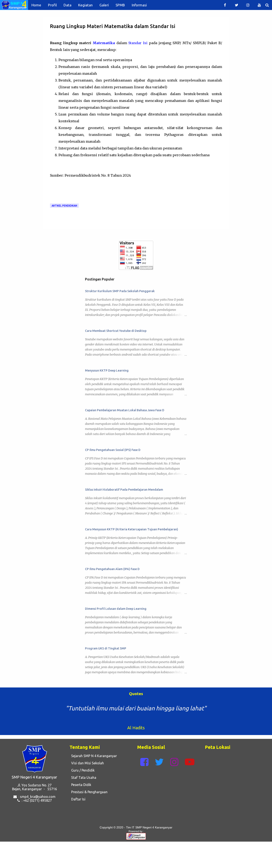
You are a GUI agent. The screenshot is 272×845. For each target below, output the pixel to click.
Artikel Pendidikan (64, 205)
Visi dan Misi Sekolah (86, 763)
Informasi (139, 5)
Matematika (104, 43)
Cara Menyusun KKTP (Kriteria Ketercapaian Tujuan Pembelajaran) (131, 529)
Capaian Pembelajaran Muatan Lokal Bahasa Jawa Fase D (124, 410)
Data (67, 5)
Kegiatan (85, 5)
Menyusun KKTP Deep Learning (107, 370)
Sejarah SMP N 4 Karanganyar (93, 756)
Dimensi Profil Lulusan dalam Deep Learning (115, 608)
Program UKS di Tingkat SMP (105, 648)
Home (36, 5)
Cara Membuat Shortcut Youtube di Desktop (115, 330)
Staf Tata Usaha (82, 777)
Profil (52, 5)
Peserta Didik (80, 785)
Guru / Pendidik (82, 770)
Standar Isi (137, 43)
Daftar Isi (77, 799)
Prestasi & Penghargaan (88, 792)
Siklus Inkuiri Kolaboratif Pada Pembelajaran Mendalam (124, 489)
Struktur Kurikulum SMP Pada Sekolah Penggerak (120, 291)
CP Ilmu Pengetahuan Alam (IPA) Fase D (112, 569)
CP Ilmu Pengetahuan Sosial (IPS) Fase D (112, 450)
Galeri (104, 5)
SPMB (120, 5)
